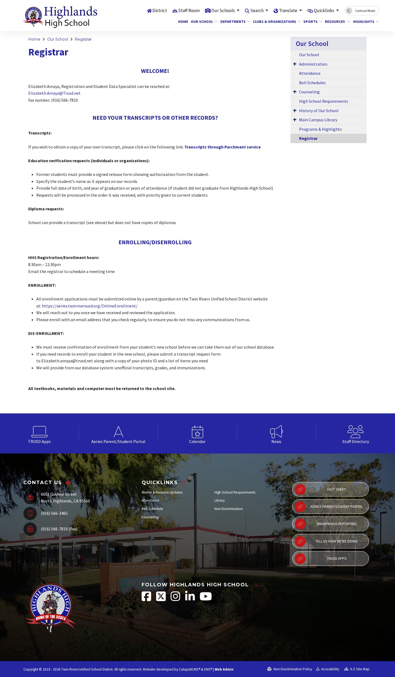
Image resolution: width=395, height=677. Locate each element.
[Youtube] (206, 599)
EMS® (208, 669)
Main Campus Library (318, 119)
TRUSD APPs (337, 558)
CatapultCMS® (189, 669)
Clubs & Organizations (274, 21)
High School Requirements (323, 101)
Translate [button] (288, 10)
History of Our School (319, 110)
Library (219, 500)
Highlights (363, 21)
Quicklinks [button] (324, 10)
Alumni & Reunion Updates (162, 492)
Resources (335, 21)
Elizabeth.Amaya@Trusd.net (54, 93)
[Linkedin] (190, 599)
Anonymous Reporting (337, 523)
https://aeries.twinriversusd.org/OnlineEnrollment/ (90, 306)
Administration (313, 64)
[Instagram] (176, 599)
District (159, 10)
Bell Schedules (312, 82)
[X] (161, 599)
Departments (233, 21)
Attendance (310, 73)
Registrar (83, 39)
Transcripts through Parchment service (222, 147)
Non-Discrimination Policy (292, 669)
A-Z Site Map (359, 669)
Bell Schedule (152, 508)
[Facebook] (147, 599)
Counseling (309, 91)
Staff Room (189, 10)
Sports (310, 21)
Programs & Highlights (320, 129)
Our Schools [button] (223, 10)
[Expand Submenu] (294, 63)
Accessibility (330, 669)
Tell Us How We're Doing (336, 541)
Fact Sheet (336, 489)
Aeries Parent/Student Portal (336, 506)
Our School (202, 21)
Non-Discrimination (228, 508)
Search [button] (257, 10)
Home (182, 21)
